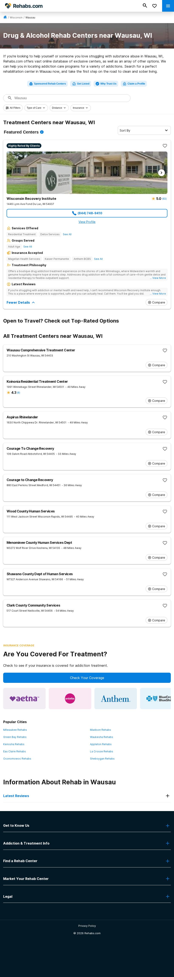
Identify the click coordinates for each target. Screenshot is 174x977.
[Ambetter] (70, 698)
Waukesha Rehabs (101, 737)
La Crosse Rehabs (101, 751)
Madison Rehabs (100, 729)
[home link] (5, 17)
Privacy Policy (87, 925)
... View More (158, 278)
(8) (18, 392)
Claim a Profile (136, 83)
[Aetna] (24, 698)
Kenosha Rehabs (13, 744)
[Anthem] (115, 698)
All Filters (15, 107)
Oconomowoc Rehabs (17, 758)
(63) (164, 198)
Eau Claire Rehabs (14, 751)
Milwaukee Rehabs (15, 729)
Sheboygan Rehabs (102, 758)
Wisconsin (16, 17)
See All (67, 234)
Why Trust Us (108, 83)
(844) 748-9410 (90, 213)
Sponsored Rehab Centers (50, 83)
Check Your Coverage (87, 678)
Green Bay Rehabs (15, 737)
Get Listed (83, 83)
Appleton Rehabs (101, 744)
